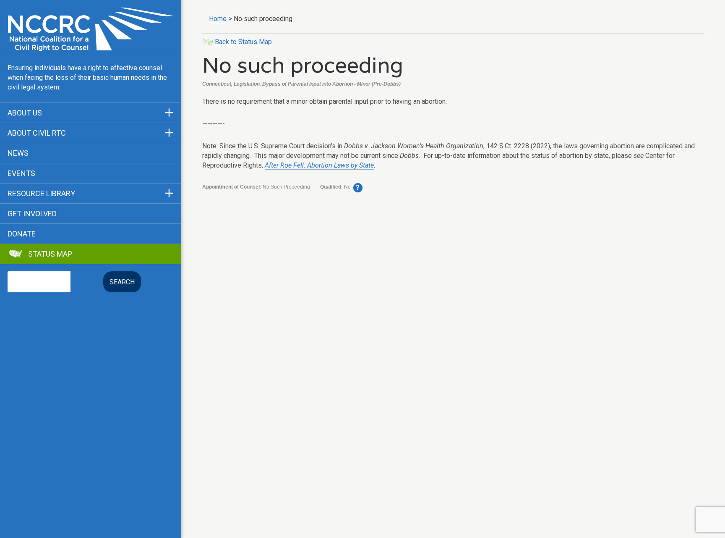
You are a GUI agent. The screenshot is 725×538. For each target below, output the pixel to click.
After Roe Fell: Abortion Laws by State (319, 165)
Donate (22, 234)
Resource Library (41, 193)
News (18, 153)
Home (218, 19)
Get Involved (32, 214)
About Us (25, 113)
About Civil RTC (37, 133)
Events (21, 173)
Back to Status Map (243, 42)
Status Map (50, 254)
